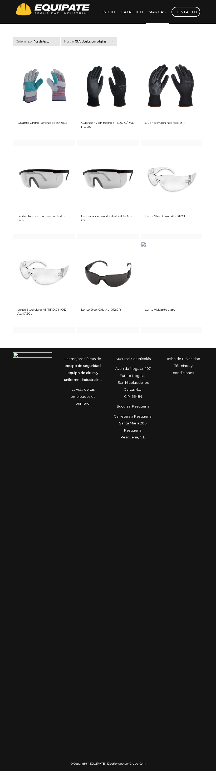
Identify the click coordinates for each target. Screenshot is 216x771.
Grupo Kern (138, 763)
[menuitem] (109, 11)
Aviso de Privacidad (183, 359)
